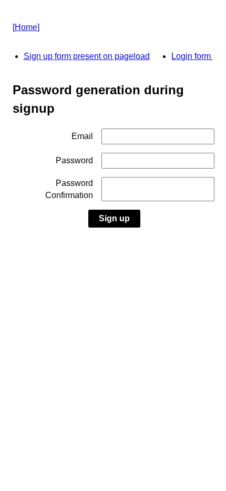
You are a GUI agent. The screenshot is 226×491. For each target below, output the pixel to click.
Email (82, 136)
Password (74, 160)
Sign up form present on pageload (87, 56)
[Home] (26, 27)
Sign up (114, 218)
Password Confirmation (69, 189)
